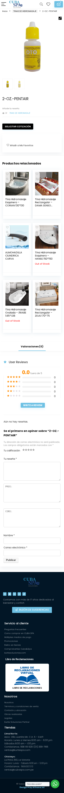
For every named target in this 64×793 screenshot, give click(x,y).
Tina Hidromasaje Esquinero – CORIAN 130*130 (15, 202)
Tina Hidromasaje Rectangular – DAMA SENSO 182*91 (45, 203)
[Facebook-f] (5, 594)
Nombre (9, 535)
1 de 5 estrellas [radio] (23, 449)
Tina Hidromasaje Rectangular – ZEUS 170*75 (45, 313)
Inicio (5, 11)
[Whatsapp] (19, 594)
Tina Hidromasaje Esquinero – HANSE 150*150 (45, 256)
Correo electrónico (15, 547)
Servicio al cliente (16, 623)
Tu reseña (10, 458)
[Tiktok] (24, 594)
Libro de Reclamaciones (19, 659)
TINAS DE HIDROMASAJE (25, 11)
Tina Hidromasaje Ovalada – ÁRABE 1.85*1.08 (15, 313)
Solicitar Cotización (18, 126)
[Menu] (3, 4)
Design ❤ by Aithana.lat (32, 787)
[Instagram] (14, 594)
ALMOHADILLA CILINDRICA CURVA (13, 256)
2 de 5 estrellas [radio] (24, 449)
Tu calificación (12, 450)
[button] (60, 18)
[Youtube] (9, 594)
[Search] (41, 4)
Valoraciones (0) (32, 346)
